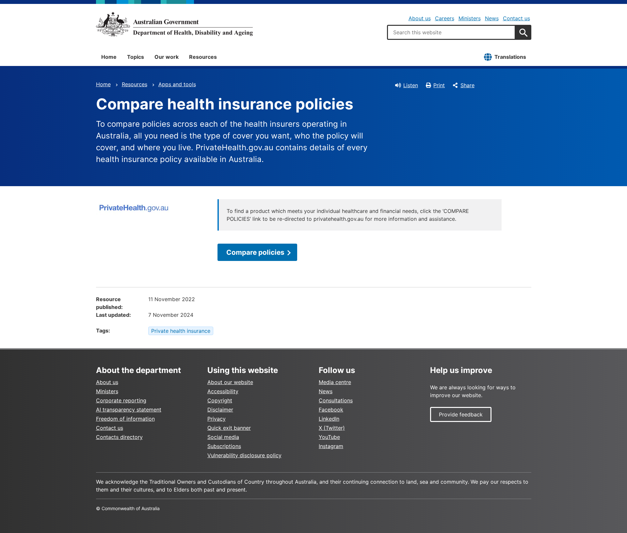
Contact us (516, 18)
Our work (166, 57)
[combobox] (451, 32)
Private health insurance (180, 331)
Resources (203, 57)
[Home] (174, 24)
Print (439, 85)
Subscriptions (224, 446)
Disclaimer (220, 409)
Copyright (219, 400)
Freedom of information (125, 418)
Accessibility (222, 391)
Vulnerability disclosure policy (244, 455)
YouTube (329, 437)
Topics (135, 57)
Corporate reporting (121, 400)
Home (109, 57)
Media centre (335, 382)
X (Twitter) (332, 428)
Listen (410, 85)
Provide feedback (461, 414)
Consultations (336, 400)
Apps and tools (177, 84)
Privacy (216, 418)
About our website (230, 382)
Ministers (469, 18)
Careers (444, 18)
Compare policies (255, 252)
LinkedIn (329, 418)
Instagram (331, 446)
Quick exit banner (229, 428)
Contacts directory (119, 437)
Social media (223, 437)
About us (420, 18)
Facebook (331, 409)
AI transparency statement (128, 409)
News (492, 18)
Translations (510, 57)
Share (467, 85)
